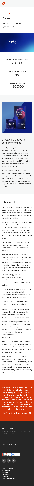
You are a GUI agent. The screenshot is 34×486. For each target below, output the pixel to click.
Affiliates (18, 24)
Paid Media (6, 24)
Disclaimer (5, 472)
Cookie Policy (5, 474)
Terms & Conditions (7, 468)
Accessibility (5, 476)
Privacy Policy (6, 470)
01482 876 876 (12, 444)
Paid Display (7, 26)
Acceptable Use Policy (8, 478)
